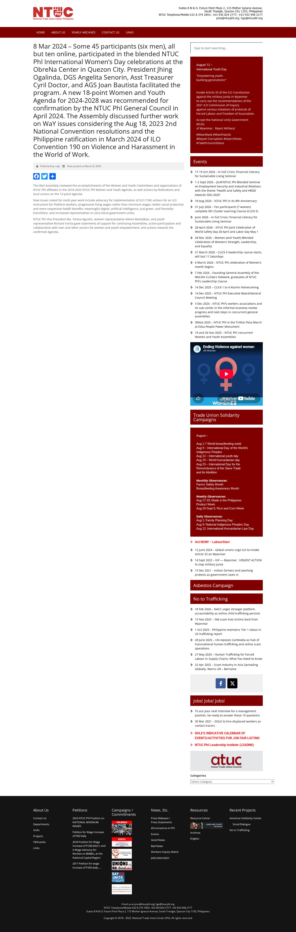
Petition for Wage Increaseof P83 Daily (88, 834)
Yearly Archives (83, 32)
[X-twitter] (232, 683)
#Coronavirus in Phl (163, 828)
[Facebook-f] (221, 683)
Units (36, 830)
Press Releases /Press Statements (161, 820)
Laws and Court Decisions (206, 825)
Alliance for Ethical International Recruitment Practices (122, 889)
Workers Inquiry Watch (165, 852)
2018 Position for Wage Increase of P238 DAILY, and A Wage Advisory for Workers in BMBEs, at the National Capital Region (89, 849)
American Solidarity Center (245, 818)
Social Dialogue (241, 824)
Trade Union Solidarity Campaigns (216, 417)
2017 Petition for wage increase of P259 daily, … (86, 865)
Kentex (122, 842)
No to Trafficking (210, 599)
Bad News (157, 846)
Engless (194, 838)
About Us (58, 32)
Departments (41, 824)
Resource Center (200, 818)
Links (130, 32)
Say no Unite (122, 877)
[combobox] (226, 48)
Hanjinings (122, 828)
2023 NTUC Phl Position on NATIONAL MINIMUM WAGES (88, 822)
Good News (158, 840)
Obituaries (39, 842)
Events (200, 161)
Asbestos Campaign (213, 585)
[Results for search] (226, 56)
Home (40, 32)
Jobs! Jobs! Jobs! (209, 701)
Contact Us (110, 32)
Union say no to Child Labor (122, 865)
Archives (195, 832)
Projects (38, 836)
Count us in (122, 854)
